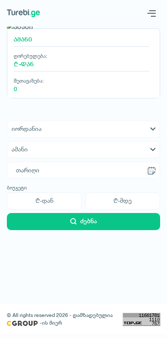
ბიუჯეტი (17, 187)
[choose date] (151, 170)
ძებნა (88, 221)
